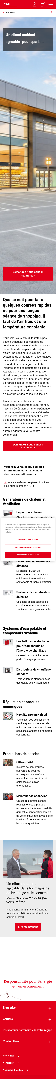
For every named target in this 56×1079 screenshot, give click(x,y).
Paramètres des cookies (28, 540)
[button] (28, 274)
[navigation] (50, 4)
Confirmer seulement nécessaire (28, 547)
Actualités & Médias (13, 1070)
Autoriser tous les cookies (28, 554)
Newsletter (8, 1063)
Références (8, 1055)
